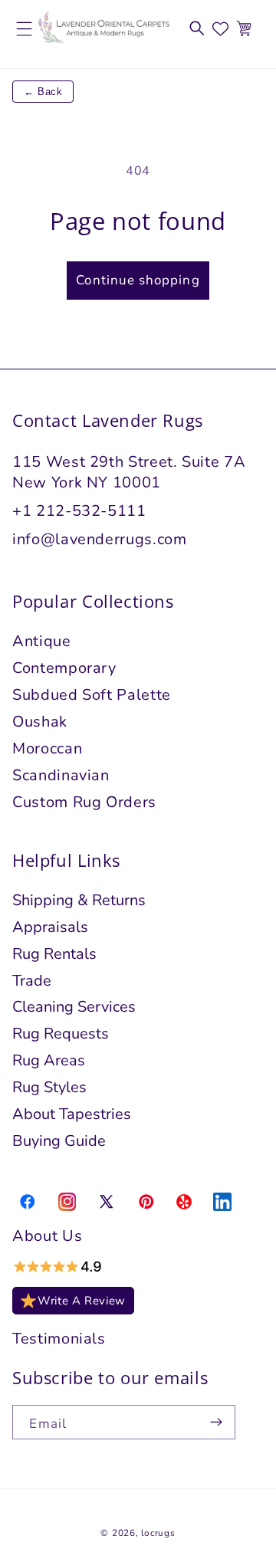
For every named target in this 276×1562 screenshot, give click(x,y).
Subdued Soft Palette (91, 694)
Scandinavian (61, 775)
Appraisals (50, 927)
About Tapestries (71, 1114)
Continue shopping (137, 280)
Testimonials (59, 1338)
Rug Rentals (54, 953)
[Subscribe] (217, 1422)
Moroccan (47, 748)
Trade (31, 980)
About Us (47, 1236)
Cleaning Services (74, 1006)
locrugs (158, 1533)
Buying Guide (59, 1140)
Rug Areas (48, 1060)
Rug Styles (49, 1087)
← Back (43, 91)
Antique (41, 641)
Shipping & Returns (79, 900)
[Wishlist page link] (220, 29)
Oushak (39, 721)
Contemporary (64, 668)
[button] (197, 28)
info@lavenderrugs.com (99, 539)
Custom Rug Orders (84, 802)
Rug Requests (60, 1033)
